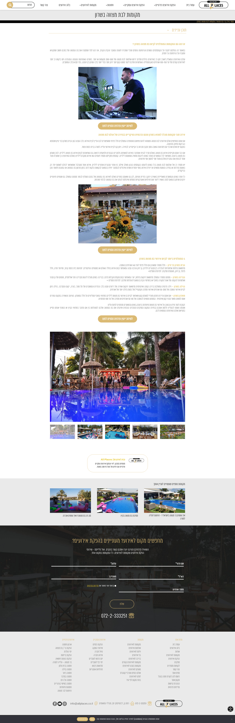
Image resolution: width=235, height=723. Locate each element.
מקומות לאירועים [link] (173, 655)
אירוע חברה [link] (98, 655)
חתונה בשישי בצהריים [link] (63, 683)
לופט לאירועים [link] (135, 676)
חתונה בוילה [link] (67, 669)
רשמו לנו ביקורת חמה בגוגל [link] (169, 676)
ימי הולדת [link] (68, 651)
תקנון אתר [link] (176, 680)
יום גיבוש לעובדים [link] (96, 658)
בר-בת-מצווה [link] (221, 21)
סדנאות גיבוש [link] (97, 665)
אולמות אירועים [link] (135, 648)
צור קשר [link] (176, 669)
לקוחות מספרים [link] (173, 665)
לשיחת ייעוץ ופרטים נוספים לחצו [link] (117, 126)
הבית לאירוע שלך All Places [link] (113, 459)
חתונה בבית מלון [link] (65, 665)
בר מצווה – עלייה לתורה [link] (62, 662)
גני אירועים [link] (136, 655)
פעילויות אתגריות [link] (96, 669)
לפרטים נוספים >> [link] (113, 280)
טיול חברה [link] (99, 651)
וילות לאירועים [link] (135, 651)
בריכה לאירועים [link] (135, 658)
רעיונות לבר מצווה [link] (65, 690)
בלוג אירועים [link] (175, 648)
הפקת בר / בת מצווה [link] (63, 648)
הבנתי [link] (92, 719)
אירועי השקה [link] (97, 648)
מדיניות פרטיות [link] (174, 687)
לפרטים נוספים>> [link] (154, 271)
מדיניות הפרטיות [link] (93, 586)
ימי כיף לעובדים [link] (97, 662)
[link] (230, 709)
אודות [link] (177, 651)
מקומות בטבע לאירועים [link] (132, 665)
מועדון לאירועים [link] (135, 669)
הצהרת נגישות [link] (174, 683)
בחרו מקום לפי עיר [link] (133, 680)
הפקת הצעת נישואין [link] (64, 658)
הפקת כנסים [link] (98, 644)
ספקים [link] (177, 662)
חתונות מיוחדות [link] (66, 687)
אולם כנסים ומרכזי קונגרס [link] (130, 673)
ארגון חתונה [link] (67, 644)
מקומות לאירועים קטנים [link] (131, 662)
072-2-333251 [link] (114, 616)
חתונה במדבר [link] (66, 676)
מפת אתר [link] (176, 673)
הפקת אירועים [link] (174, 658)
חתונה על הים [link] (66, 680)
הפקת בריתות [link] (66, 655)
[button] (117, 30)
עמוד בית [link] (230, 21)
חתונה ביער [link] (67, 673)
